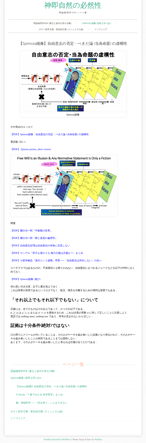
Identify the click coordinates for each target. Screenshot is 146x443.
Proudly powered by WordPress (57, 439)
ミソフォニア (100, 29)
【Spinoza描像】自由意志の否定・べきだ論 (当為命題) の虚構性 (51, 386)
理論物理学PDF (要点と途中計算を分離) (52, 23)
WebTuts (98, 439)
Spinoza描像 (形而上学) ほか (96, 23)
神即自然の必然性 (72, 5)
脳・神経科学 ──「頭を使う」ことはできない (41, 402)
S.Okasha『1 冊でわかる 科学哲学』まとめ (39, 394)
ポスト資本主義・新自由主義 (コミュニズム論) (61, 29)
